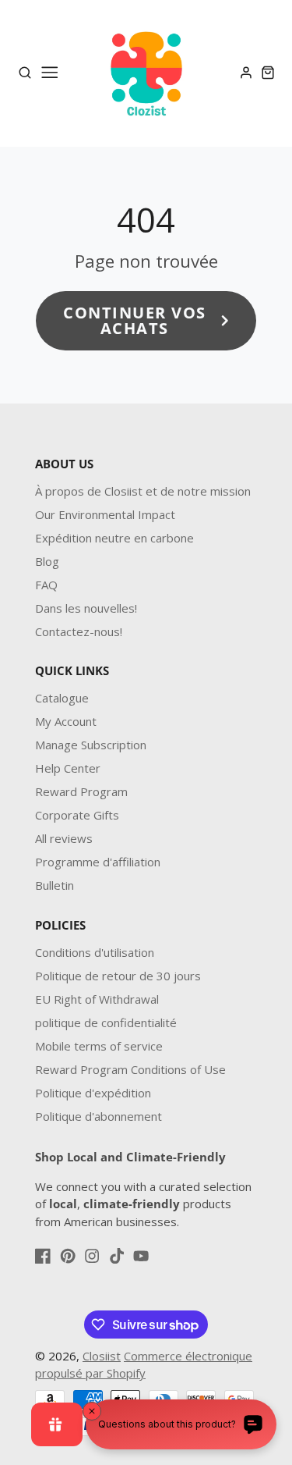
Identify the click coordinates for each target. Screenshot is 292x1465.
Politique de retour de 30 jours (118, 975)
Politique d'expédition (93, 1093)
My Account (66, 721)
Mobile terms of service (99, 1046)
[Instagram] (92, 1256)
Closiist (102, 1356)
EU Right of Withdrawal (97, 999)
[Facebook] (43, 1256)
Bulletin (54, 885)
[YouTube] (141, 1256)
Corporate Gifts (77, 815)
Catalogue (62, 698)
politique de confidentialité (106, 1022)
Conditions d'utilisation (94, 952)
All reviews (64, 838)
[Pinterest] (68, 1256)
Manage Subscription (90, 744)
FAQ (46, 584)
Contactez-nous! (78, 631)
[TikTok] (117, 1256)
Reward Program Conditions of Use (130, 1069)
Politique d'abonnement (98, 1116)
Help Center (67, 768)
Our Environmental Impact (105, 514)
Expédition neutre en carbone (114, 538)
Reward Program (81, 791)
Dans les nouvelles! (86, 608)
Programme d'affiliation (97, 861)
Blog (47, 561)
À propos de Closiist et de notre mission (143, 491)
